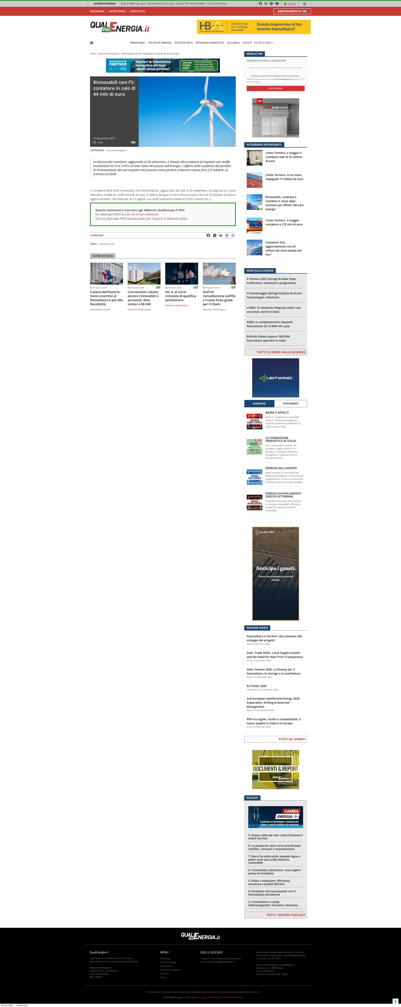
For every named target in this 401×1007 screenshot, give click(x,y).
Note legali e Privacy (196, 997)
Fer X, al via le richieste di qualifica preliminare (180, 296)
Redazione (97, 11)
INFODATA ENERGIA (104, 3)
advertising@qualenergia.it (222, 961)
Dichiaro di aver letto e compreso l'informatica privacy (275, 76)
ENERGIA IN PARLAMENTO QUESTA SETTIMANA (283, 495)
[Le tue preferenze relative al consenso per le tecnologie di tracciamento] (395, 1001)
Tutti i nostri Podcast (285, 915)
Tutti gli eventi (292, 739)
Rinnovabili (137, 42)
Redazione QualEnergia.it (139, 309)
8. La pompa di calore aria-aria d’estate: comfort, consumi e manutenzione (274, 847)
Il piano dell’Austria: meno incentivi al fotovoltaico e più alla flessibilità (106, 298)
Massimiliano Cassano (100, 309)
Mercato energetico (109, 54)
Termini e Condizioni (233, 997)
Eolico (247, 42)
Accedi (291, 3)
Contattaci (137, 11)
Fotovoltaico (183, 42)
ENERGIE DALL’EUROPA (281, 468)
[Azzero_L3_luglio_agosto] (163, 65)
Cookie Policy (214, 997)
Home (93, 54)
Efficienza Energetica (210, 42)
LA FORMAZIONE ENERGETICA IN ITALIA (281, 439)
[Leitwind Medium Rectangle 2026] (275, 377)
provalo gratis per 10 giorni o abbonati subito (157, 218)
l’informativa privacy (283, 79)
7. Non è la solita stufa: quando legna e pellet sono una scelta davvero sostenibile (274, 859)
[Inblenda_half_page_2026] (275, 573)
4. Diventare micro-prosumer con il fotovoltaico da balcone (271, 892)
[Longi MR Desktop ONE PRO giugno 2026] (275, 117)
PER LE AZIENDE (211, 952)
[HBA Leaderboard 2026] (254, 26)
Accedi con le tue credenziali (140, 214)
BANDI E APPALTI (277, 412)
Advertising (117, 11)
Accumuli (233, 42)
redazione (254, 992)
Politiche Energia (159, 42)
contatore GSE (106, 243)
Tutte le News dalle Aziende (281, 352)
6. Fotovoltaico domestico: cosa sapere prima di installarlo (274, 871)
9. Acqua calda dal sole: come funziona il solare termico (275, 836)
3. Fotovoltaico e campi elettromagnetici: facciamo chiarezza (273, 903)
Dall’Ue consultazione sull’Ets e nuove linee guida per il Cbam (219, 298)
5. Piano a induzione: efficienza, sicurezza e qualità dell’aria (269, 882)
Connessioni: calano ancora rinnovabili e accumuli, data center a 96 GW (143, 298)
